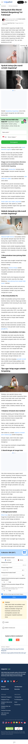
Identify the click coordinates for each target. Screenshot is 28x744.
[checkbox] (2, 594)
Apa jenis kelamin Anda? (8, 557)
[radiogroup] (14, 560)
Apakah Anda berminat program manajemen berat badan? (13, 579)
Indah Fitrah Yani (10, 23)
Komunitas (17, 689)
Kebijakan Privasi (5, 699)
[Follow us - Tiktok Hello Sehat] (17, 681)
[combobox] (23, 570)
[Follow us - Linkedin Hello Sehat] (8, 681)
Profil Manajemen (18, 699)
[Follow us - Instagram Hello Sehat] (5, 681)
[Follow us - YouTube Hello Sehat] (14, 681)
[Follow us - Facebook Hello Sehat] (2, 681)
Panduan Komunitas (6, 710)
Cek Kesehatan (18, 686)
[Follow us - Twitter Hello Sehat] (11, 681)
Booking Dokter (5, 689)
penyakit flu (4, 329)
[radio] (2, 582)
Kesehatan (3, 6)
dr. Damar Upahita (21, 19)
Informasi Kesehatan (13, 6)
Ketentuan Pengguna (6, 697)
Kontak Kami (17, 704)
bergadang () (12, 111)
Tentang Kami (17, 697)
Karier (15, 702)
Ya (4, 582)
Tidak (9, 582)
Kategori (3, 686)
